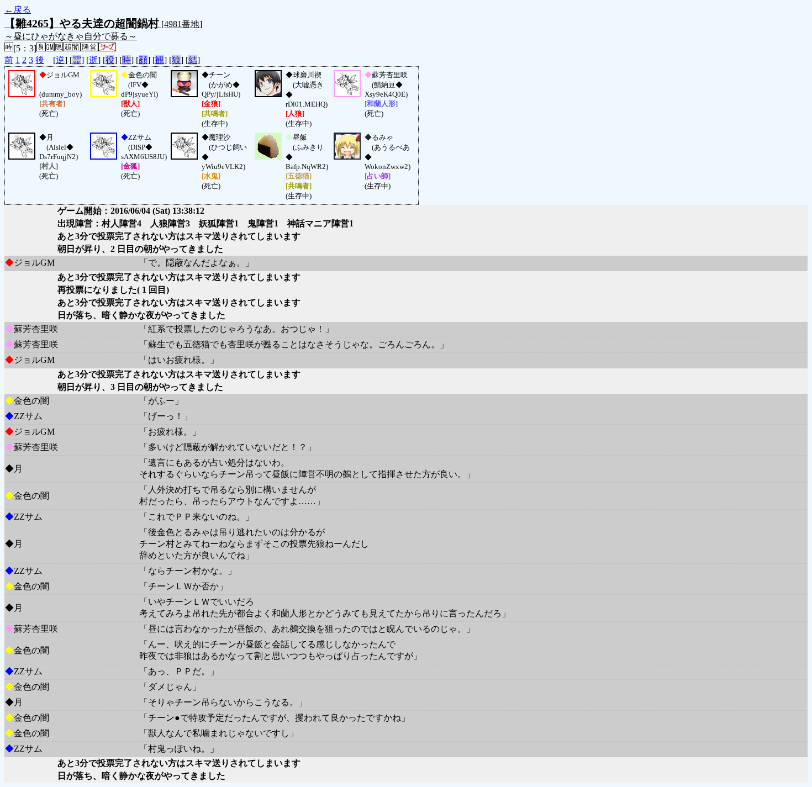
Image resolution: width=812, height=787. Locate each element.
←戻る (17, 9)
